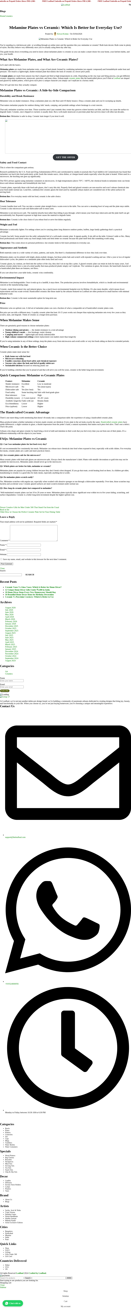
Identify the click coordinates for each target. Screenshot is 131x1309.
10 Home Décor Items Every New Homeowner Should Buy (30, 592)
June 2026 (9, 612)
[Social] (3, 1119)
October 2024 (10, 656)
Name (3, 545)
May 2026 (9, 614)
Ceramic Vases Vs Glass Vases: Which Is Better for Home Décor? (33, 587)
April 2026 (9, 617)
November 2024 (11, 654)
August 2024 (10, 660)
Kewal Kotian (63, 34)
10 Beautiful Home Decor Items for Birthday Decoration (29, 594)
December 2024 (11, 651)
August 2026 (10, 608)
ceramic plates (74, 78)
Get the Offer (65, 157)
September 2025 (11, 631)
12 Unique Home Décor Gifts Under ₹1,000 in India (27, 590)
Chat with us (14, 1303)
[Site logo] (65, 5)
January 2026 (10, 624)
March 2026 (10, 619)
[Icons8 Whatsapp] (24, 1119)
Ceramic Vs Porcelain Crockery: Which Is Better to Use (29, 597)
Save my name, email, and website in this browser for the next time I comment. (35, 559)
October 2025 (10, 628)
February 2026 (11, 621)
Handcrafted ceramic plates (112, 422)
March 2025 (10, 644)
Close (2, 568)
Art (6, 671)
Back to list (4, 510)
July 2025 (9, 635)
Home (2, 16)
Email (3, 550)
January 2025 (10, 649)
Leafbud (117, 78)
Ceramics (9, 16)
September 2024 (11, 658)
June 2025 (9, 637)
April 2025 (9, 642)
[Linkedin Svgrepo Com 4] (17, 1119)
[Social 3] (10, 1119)
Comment (4, 540)
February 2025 (11, 647)
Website (3, 554)
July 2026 (9, 610)
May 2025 (9, 640)
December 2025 (11, 626)
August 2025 (10, 633)
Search (3, 571)
